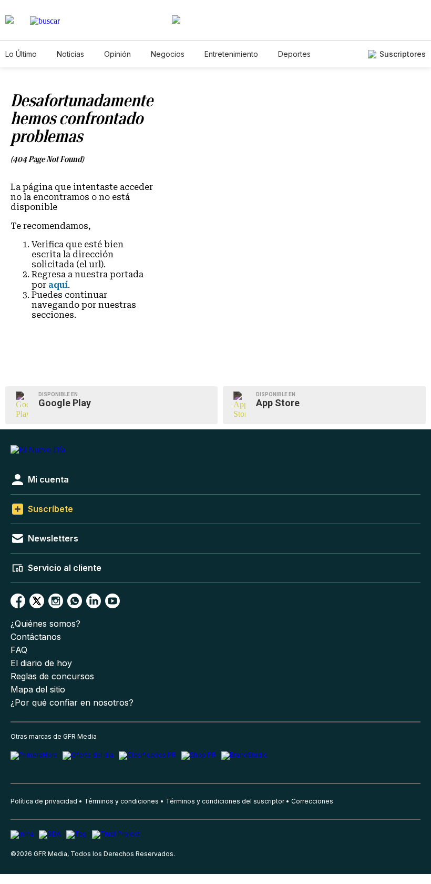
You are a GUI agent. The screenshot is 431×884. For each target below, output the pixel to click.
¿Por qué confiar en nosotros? (72, 703)
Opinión (117, 53)
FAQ (19, 650)
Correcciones (312, 801)
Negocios (167, 53)
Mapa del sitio (38, 690)
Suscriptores (402, 53)
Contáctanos (36, 637)
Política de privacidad (44, 801)
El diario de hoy (41, 663)
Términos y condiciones (121, 801)
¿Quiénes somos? (45, 624)
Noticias (70, 53)
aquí (58, 285)
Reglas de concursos (52, 676)
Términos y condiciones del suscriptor (225, 801)
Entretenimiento (231, 53)
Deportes (294, 53)
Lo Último (21, 53)
